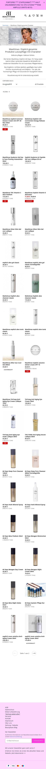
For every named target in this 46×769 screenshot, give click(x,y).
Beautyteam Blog (11, 727)
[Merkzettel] (34, 15)
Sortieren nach (8, 81)
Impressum (9, 721)
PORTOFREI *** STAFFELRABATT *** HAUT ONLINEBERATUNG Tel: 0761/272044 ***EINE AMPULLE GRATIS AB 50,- (23, 5)
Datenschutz (9, 710)
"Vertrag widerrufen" (12, 714)
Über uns (8, 723)
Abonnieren (38, 741)
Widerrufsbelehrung (12, 712)
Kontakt (8, 719)
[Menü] (42, 15)
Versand (8, 716)
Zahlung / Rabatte (11, 725)
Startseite (5, 25)
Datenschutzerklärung (16, 736)
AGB (6, 707)
